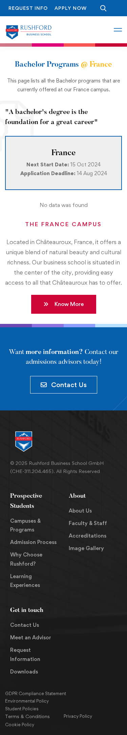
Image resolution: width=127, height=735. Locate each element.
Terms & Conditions (27, 716)
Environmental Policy (27, 701)
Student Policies (22, 708)
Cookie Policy (19, 724)
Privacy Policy (78, 716)
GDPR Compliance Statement (35, 693)
